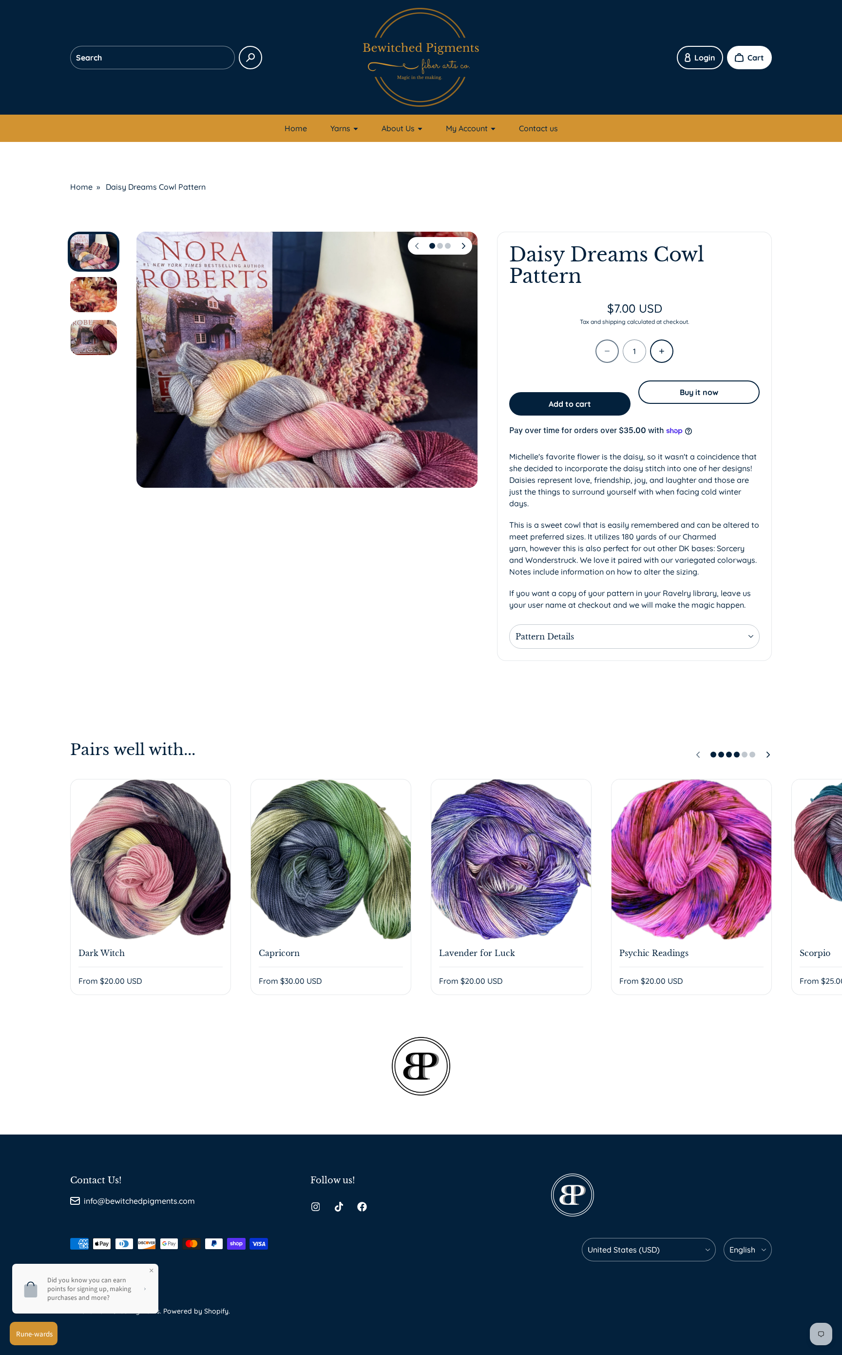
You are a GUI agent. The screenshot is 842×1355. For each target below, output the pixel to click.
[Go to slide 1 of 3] (93, 251)
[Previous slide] (416, 246)
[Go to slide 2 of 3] (93, 294)
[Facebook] (362, 1206)
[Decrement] (607, 351)
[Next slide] (463, 246)
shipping (614, 321)
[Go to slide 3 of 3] (93, 337)
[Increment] (661, 351)
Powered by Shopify (196, 1311)
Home (296, 128)
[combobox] (152, 57)
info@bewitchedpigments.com (139, 1201)
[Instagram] (315, 1206)
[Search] (250, 57)
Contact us (538, 128)
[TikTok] (338, 1206)
